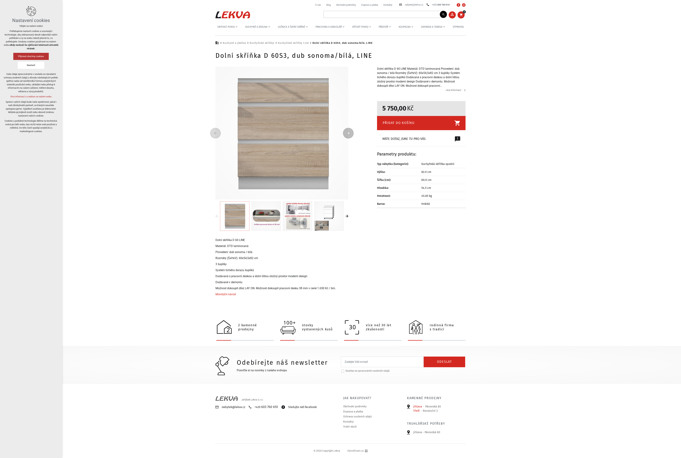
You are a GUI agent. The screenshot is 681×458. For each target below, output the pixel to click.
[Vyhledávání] (383, 14)
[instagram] (464, 5)
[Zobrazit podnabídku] (236, 26)
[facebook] (458, 5)
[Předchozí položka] (215, 133)
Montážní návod (225, 294)
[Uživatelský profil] (452, 14)
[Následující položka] (348, 133)
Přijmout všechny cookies (31, 56)
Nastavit (31, 65)
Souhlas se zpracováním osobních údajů (367, 370)
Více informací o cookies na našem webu (31, 96)
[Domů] (217, 42)
